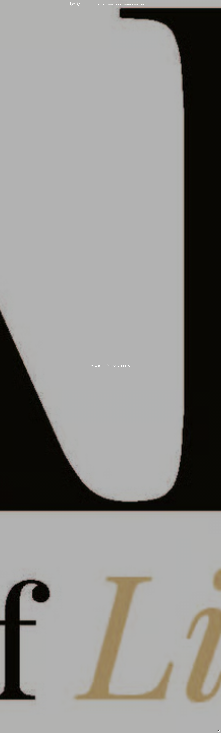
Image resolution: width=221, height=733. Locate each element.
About (98, 4)
